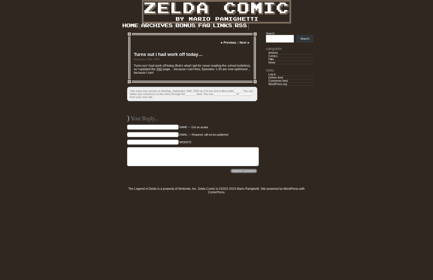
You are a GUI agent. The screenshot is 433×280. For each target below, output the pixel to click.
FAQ (159, 69)
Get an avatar (199, 127)
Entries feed (275, 77)
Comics (273, 55)
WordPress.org (277, 83)
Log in (272, 74)
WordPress (290, 189)
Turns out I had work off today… (168, 54)
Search (270, 33)
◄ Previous (228, 42)
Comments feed (278, 80)
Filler (271, 59)
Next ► (245, 42)
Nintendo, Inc (187, 189)
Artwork (273, 52)
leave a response (224, 94)
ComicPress (216, 192)
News (238, 90)
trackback (246, 94)
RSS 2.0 (191, 94)
